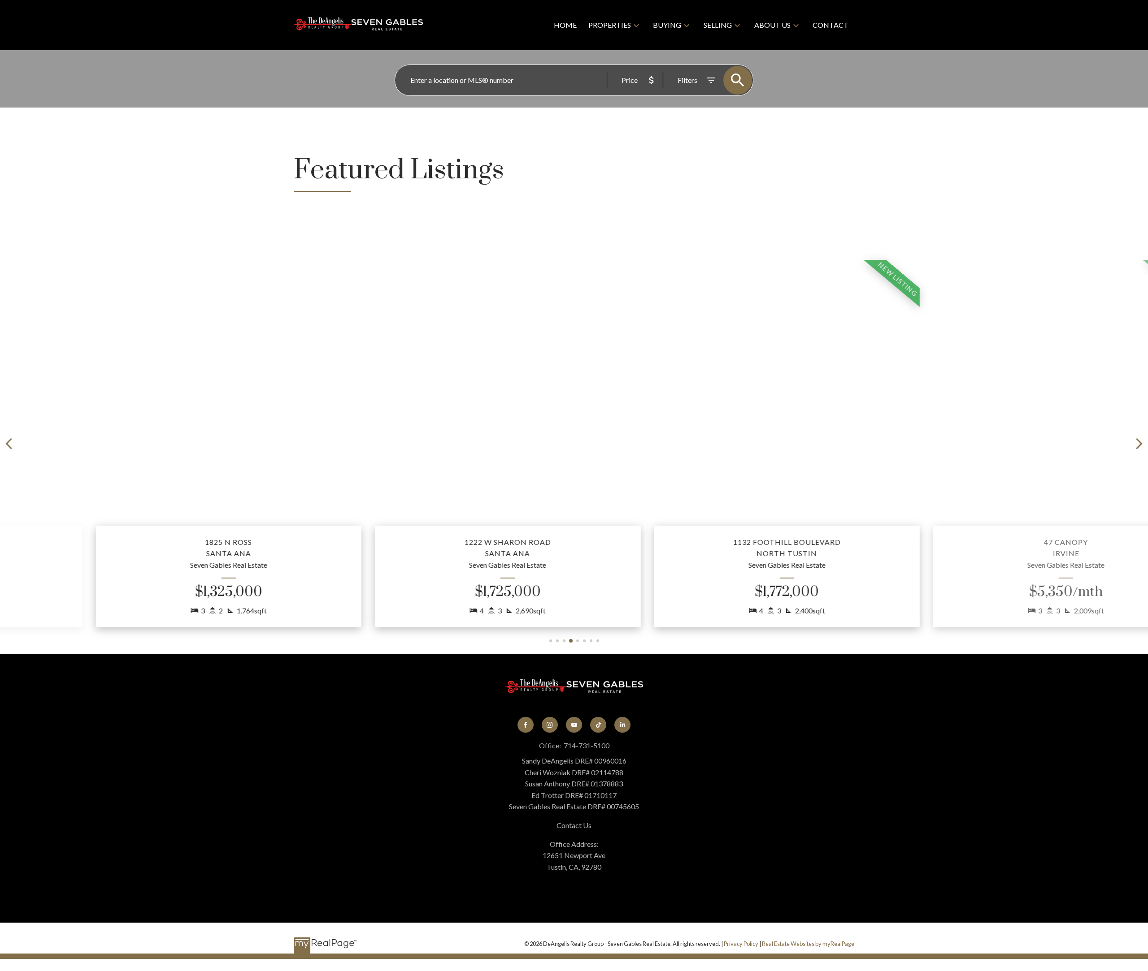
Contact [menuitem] (830, 25)
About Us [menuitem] (772, 25)
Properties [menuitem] (609, 25)
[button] (156, 443)
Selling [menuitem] (718, 25)
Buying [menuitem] (667, 25)
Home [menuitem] (565, 25)
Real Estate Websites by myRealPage (808, 943)
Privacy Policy (741, 943)
